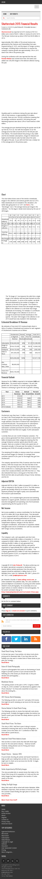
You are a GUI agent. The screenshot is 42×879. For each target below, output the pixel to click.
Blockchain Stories (7, 682)
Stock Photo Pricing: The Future (12, 651)
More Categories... (7, 852)
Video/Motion (6, 840)
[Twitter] (8, 861)
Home (5, 14)
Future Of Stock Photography (11, 666)
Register (4, 817)
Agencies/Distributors (8, 831)
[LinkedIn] (12, 861)
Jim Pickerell (19, 27)
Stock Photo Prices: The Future (11, 723)
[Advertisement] (21, 87)
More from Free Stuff (9, 800)
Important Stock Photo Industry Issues (14, 738)
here (28, 205)
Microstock (5, 833)
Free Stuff (6, 646)
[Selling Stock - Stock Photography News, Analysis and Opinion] (16, 8)
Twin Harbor (9, 876)
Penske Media (6, 58)
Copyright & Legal (7, 842)
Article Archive (6, 813)
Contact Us (5, 819)
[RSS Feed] (17, 861)
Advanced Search (7, 823)
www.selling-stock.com (26, 579)
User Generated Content (9, 848)
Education (5, 846)
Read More (5, 662)
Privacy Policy (6, 821)
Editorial (4, 844)
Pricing (4, 850)
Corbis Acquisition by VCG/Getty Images (14, 769)
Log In (3, 2)
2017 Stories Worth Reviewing (11, 697)
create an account (18, 611)
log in (8, 611)
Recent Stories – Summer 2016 (12, 754)
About (3, 815)
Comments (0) (6, 29)
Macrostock (5, 835)
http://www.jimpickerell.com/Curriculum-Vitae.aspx (20, 592)
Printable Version (29, 27)
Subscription (5, 838)
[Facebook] (4, 861)
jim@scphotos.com (20, 575)
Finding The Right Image (9, 784)
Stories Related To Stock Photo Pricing (14, 708)
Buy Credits (14, 14)
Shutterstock (6, 32)
